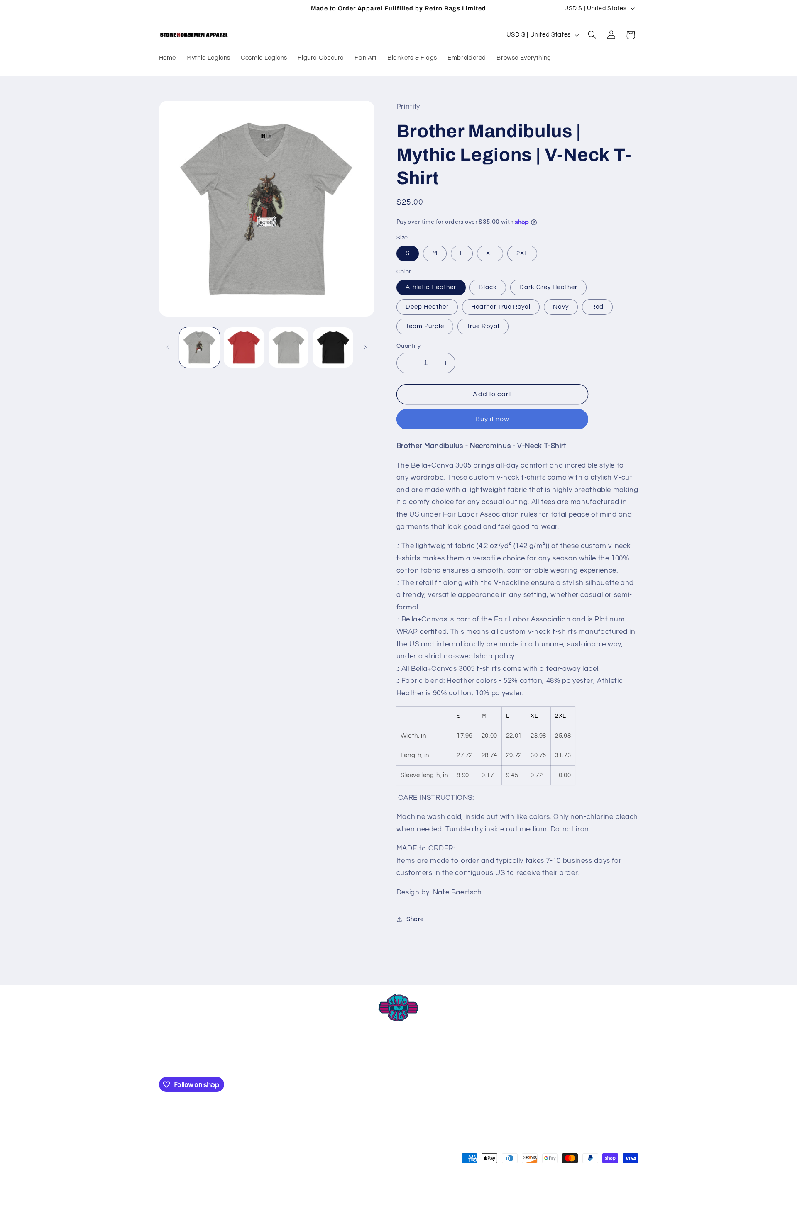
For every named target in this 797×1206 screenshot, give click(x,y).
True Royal (483, 326)
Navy (561, 307)
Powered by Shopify (269, 1191)
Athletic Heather (431, 287)
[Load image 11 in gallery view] (289, 347)
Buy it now (492, 419)
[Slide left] (168, 348)
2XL (522, 253)
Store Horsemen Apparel (211, 1191)
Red (597, 307)
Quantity (408, 346)
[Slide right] (365, 348)
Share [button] (415, 919)
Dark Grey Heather (548, 287)
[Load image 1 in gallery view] (199, 347)
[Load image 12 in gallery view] (333, 347)
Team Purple (425, 326)
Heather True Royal (501, 307)
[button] (591, 34)
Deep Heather (427, 307)
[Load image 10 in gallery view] (244, 347)
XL (490, 253)
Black (487, 287)
